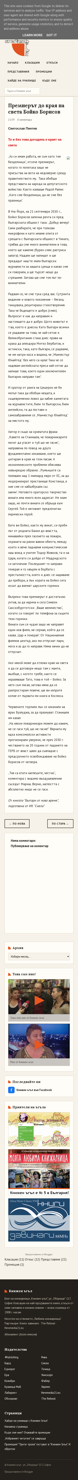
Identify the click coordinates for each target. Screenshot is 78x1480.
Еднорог (10, 1369)
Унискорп (47, 1375)
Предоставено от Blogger (19, 1471)
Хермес (45, 1387)
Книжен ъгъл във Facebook (31, 1090)
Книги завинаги (29, 1323)
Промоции (44, 71)
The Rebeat (48, 1323)
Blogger (48, 1254)
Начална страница (16, 1426)
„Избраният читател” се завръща (25, 1438)
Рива (44, 1357)
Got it (51, 35)
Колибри (10, 1381)
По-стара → (60, 823)
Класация (11, 1259)
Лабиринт (11, 1392)
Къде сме (49, 80)
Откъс (29, 1259)
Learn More (33, 35)
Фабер (45, 1381)
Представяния (18, 71)
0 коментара (24, 119)
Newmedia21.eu (14, 1328)
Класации (32, 62)
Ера (7, 1375)
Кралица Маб (13, 1387)
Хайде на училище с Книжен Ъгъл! (26, 1420)
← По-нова (17, 823)
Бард (8, 1363)
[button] (39, 1000)
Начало (13, 62)
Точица (45, 1369)
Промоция (12, 1264)
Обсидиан (11, 1398)
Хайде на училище (22, 80)
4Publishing (11, 1357)
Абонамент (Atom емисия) (21, 1334)
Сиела (45, 1363)
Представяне (50, 1259)
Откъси (52, 62)
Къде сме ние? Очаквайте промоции (27, 1432)
